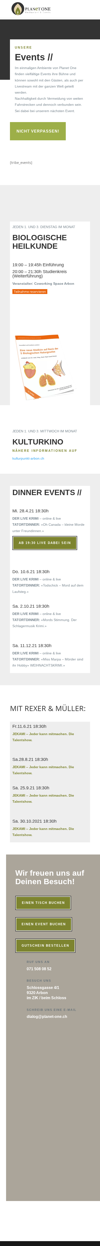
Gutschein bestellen (45, 945)
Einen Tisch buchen (43, 903)
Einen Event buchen (44, 924)
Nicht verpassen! (38, 131)
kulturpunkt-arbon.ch (28, 458)
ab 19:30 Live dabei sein (45, 543)
